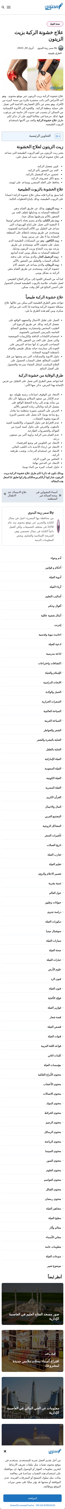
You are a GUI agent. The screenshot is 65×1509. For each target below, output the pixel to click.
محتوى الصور (53, 1160)
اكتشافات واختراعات (49, 663)
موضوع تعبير (54, 1266)
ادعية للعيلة (54, 644)
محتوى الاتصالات (52, 1093)
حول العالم (55, 892)
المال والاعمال (53, 806)
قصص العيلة (54, 1026)
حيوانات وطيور (53, 902)
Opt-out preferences (45, 1505)
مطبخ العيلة (54, 1218)
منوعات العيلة (53, 1256)
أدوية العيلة (55, 577)
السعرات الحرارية (51, 701)
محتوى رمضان (53, 1199)
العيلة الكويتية (53, 778)
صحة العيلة (55, 23)
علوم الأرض (54, 969)
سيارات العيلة (53, 940)
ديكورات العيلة (53, 921)
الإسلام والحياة (53, 672)
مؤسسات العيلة (52, 1065)
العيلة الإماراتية (53, 759)
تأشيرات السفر (53, 835)
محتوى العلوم (53, 1170)
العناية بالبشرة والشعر (49, 739)
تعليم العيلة (55, 864)
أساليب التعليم (53, 596)
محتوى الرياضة (53, 1141)
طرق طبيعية (54, 53)
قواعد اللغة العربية (51, 1046)
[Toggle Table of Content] (56, 136)
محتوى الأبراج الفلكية (49, 1074)
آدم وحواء (56, 558)
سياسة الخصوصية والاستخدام (22, 1505)
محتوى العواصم (52, 1179)
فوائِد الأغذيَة (54, 998)
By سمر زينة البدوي (47, 47)
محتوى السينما (53, 1151)
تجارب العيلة (54, 854)
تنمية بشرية (54, 883)
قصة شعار (55, 1017)
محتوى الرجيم (53, 1122)
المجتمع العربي (53, 816)
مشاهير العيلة (53, 1208)
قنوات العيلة (54, 1036)
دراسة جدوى (54, 912)
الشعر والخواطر (52, 730)
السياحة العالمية (52, 711)
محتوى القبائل (53, 1189)
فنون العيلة (55, 988)
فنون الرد (56, 979)
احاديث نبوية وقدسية (50, 634)
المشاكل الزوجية (52, 825)
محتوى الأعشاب (52, 1084)
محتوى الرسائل (52, 1132)
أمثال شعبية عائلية (51, 615)
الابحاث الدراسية (52, 682)
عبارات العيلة (54, 959)
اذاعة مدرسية (53, 653)
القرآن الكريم (53, 797)
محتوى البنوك (53, 1103)
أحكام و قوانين (53, 567)
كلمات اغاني (54, 1055)
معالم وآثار (55, 1227)
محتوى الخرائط (52, 1112)
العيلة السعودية (53, 768)
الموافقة (32, 1498)
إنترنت (57, 625)
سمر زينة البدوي (38, 512)
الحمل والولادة (53, 692)
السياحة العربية (52, 720)
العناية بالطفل (53, 749)
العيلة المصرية (53, 787)
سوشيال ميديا (53, 931)
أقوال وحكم (54, 605)
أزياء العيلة (55, 586)
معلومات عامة (53, 1246)
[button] (5, 1451)
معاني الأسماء (53, 1237)
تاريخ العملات (54, 845)
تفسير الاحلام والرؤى (49, 873)
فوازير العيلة (54, 1007)
